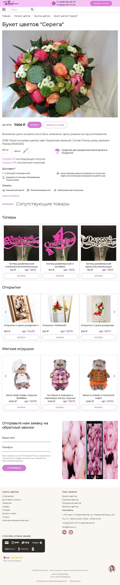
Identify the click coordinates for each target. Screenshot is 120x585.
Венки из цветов (70, 506)
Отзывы (6, 510)
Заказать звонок (101, 3)
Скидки (5, 506)
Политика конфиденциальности (51, 581)
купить (21, 276)
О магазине (8, 496)
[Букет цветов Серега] (60, 73)
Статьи (5, 517)
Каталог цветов (22, 16)
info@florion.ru (69, 527)
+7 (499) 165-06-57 (66, 2)
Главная (6, 16)
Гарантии (6, 503)
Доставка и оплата (11, 499)
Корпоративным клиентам (15, 520)
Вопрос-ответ (9, 513)
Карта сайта (75, 581)
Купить (34, 125)
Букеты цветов (42, 16)
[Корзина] (110, 9)
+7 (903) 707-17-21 (65, 5)
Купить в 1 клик (55, 125)
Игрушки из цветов (71, 503)
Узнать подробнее (10, 196)
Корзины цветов (70, 499)
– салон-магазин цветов (58, 570)
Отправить (14, 468)
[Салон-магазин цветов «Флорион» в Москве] (10, 2)
